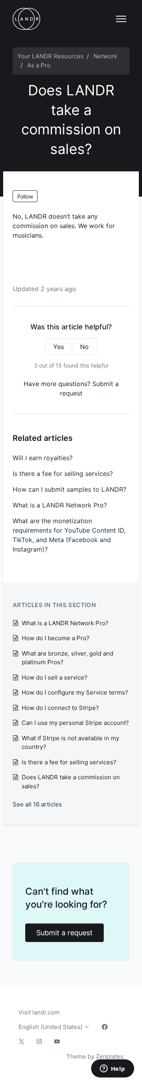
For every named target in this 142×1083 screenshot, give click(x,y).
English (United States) (51, 1027)
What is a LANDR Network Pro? (60, 505)
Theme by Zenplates (94, 1056)
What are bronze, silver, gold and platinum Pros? (67, 658)
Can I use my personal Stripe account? (75, 722)
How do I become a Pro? (56, 638)
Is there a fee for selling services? (63, 473)
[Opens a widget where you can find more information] (112, 1069)
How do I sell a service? (55, 677)
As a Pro (38, 65)
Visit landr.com (39, 1012)
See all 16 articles (37, 804)
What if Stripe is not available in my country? (70, 742)
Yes (58, 347)
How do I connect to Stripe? (60, 707)
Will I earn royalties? (43, 458)
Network (105, 56)
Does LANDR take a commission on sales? (71, 781)
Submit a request (64, 933)
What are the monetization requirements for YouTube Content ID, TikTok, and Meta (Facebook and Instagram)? (69, 535)
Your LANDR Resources (50, 56)
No (84, 347)
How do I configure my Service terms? (75, 692)
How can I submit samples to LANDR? (69, 489)
